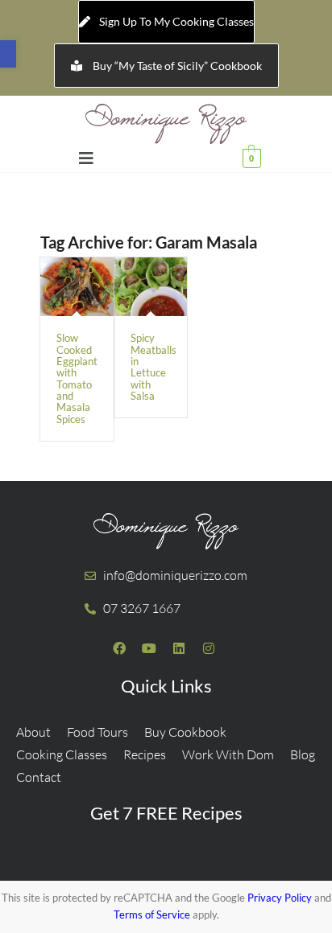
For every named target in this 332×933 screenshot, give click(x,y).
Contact (38, 777)
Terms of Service (152, 914)
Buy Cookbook (185, 732)
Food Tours (97, 732)
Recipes (144, 754)
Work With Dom (228, 754)
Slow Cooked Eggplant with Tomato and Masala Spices (77, 378)
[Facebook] (119, 648)
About (33, 732)
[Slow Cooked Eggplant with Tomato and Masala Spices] (77, 286)
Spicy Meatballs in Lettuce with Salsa (153, 366)
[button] (8, 54)
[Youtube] (149, 648)
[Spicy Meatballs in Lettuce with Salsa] (151, 286)
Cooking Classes (61, 754)
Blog (302, 754)
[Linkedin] (179, 648)
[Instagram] (209, 648)
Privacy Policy (279, 897)
